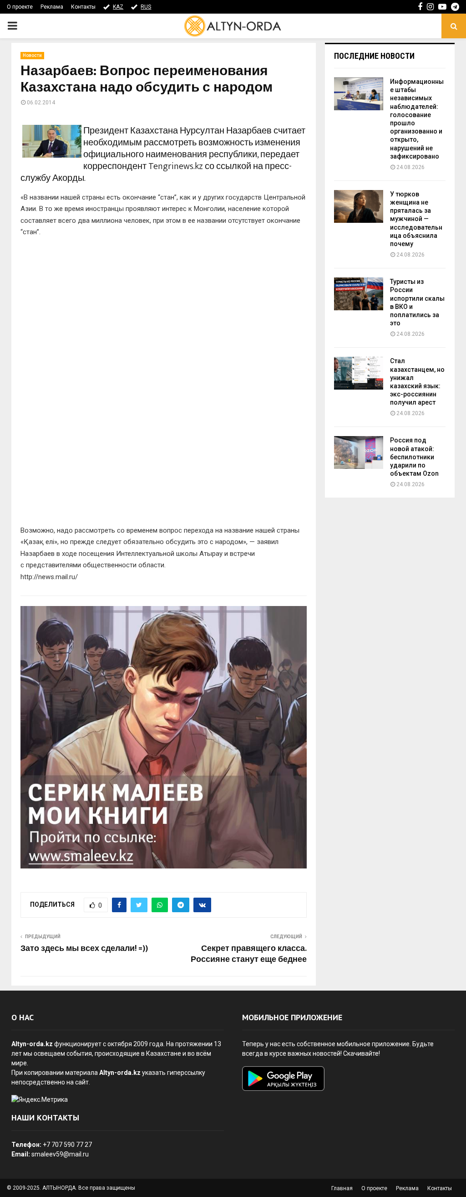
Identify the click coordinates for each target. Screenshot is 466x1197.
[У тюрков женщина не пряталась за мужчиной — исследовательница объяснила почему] (358, 206)
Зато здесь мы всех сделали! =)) (84, 949)
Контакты (83, 7)
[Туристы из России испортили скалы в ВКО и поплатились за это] (358, 293)
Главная (342, 1188)
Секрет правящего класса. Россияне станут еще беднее (249, 954)
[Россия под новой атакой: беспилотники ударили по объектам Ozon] (358, 452)
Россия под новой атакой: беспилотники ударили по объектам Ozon (414, 457)
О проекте (20, 7)
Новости (32, 55)
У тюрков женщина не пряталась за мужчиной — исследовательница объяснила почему (416, 218)
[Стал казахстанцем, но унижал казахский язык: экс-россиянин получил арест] (358, 373)
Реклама (52, 7)
